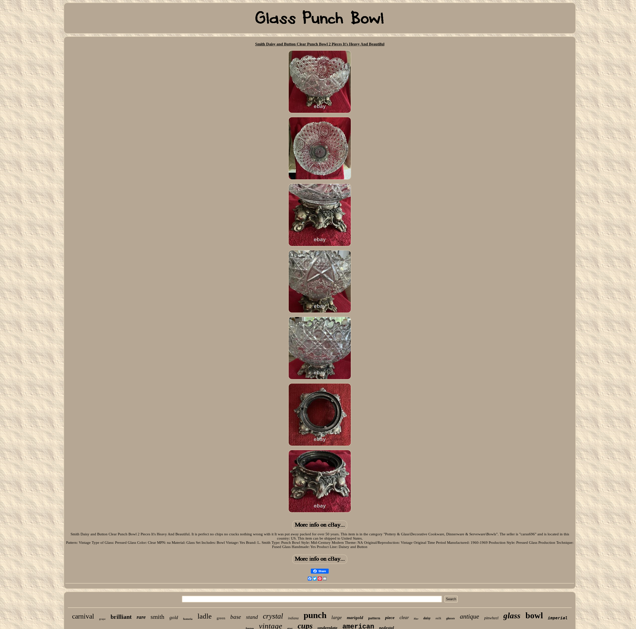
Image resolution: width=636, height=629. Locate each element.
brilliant (121, 617)
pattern (374, 618)
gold (173, 617)
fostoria (188, 618)
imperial (558, 618)
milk (438, 618)
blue (416, 618)
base (235, 617)
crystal (273, 616)
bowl (534, 615)
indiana (293, 618)
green (221, 618)
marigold (355, 617)
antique (469, 616)
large (336, 617)
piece (390, 617)
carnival (83, 616)
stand (252, 617)
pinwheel (491, 618)
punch (315, 615)
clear (404, 617)
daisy (427, 618)
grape (102, 618)
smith (157, 616)
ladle (205, 616)
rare (141, 617)
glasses (450, 618)
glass (511, 615)
